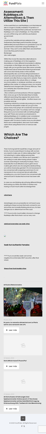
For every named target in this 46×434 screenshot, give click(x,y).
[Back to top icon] (23, 418)
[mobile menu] (43, 3)
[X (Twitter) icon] (24, 426)
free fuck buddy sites (17, 268)
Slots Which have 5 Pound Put (15, 361)
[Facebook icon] (22, 426)
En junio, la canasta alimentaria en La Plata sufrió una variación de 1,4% (21, 323)
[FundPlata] (12, 3)
